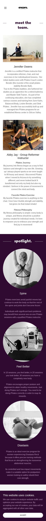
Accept (23, 515)
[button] (6, 7)
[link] (23, 8)
